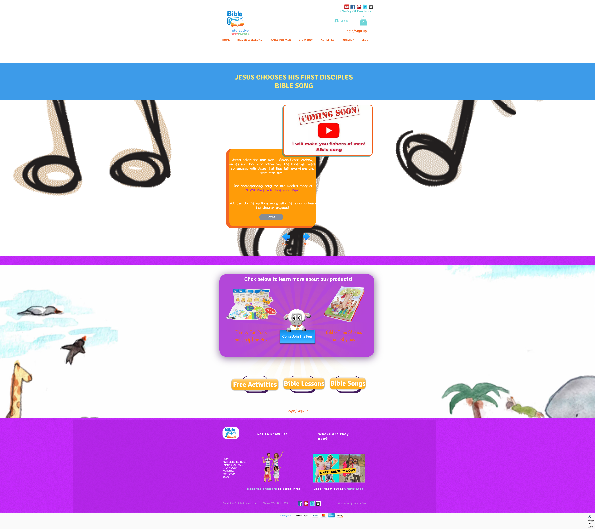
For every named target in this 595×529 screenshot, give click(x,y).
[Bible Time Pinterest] (359, 6)
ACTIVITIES (228, 471)
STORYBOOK (230, 468)
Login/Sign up (356, 31)
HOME (226, 459)
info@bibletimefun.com (243, 503)
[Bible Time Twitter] (365, 6)
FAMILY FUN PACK (232, 465)
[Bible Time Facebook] (352, 6)
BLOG (226, 477)
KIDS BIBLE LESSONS (234, 462)
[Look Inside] (251, 304)
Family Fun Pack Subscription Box (251, 336)
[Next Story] (306, 236)
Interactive (240, 30)
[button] (363, 21)
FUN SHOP (229, 474)
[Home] (236, 19)
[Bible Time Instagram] (371, 6)
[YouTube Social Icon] (346, 6)
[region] (236, 21)
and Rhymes (344, 339)
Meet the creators (262, 489)
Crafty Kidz (353, 489)
